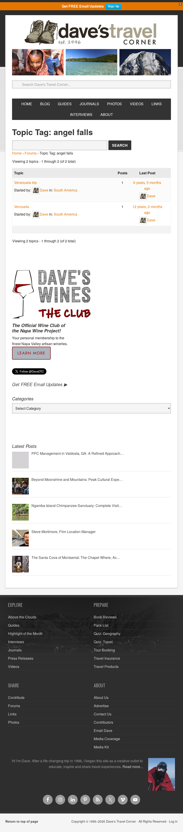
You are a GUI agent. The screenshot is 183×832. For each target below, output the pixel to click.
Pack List (101, 625)
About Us (101, 697)
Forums (31, 153)
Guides (13, 625)
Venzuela (21, 206)
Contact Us (102, 714)
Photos (13, 722)
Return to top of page (21, 821)
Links (12, 714)
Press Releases (20, 658)
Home (17, 153)
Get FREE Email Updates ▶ (39, 384)
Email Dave (103, 730)
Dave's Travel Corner (91, 32)
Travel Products (106, 666)
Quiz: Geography (107, 633)
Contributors (103, 722)
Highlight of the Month (25, 633)
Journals (15, 650)
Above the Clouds (22, 617)
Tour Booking (104, 650)
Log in (173, 821)
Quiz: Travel (103, 641)
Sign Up (113, 6)
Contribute (16, 697)
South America (65, 190)
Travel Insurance (107, 658)
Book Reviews (105, 617)
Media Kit (101, 747)
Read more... (133, 766)
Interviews (16, 641)
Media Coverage (107, 738)
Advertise (101, 705)
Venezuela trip (25, 182)
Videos (13, 666)
